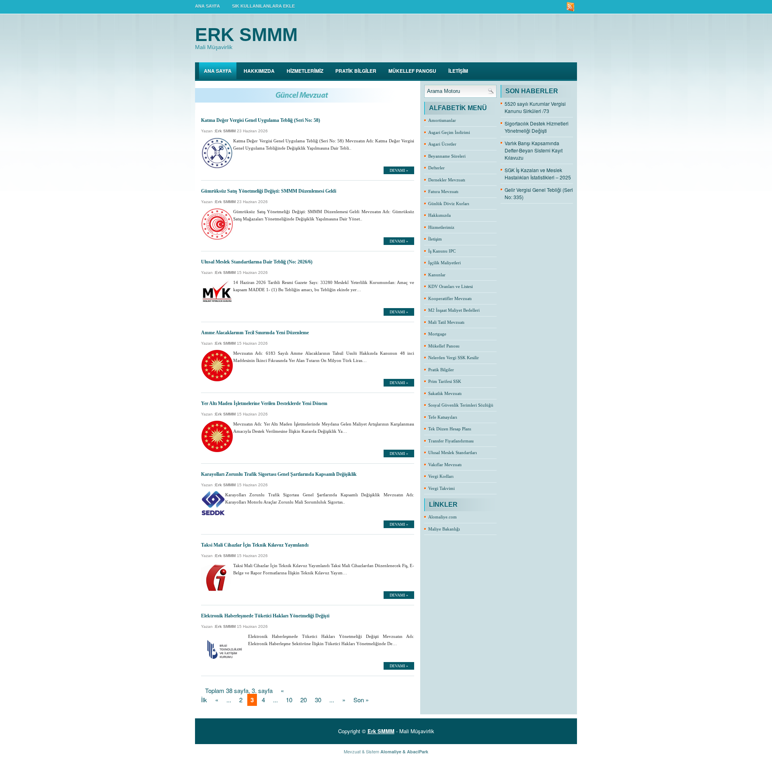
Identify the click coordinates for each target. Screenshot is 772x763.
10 (289, 699)
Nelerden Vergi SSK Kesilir (453, 357)
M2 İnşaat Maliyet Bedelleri (454, 310)
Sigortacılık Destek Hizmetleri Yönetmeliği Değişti (537, 127)
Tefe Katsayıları (442, 417)
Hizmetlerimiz (441, 227)
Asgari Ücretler (442, 144)
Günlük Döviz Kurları (448, 203)
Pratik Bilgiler (441, 369)
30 (318, 699)
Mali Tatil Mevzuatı (446, 322)
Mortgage (437, 333)
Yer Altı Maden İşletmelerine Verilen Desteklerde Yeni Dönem (264, 403)
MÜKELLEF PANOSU (412, 70)
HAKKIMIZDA (259, 70)
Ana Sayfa (218, 70)
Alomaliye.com (442, 516)
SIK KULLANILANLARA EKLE (263, 6)
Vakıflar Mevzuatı (445, 464)
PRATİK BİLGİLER (355, 70)
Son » (361, 699)
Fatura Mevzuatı (443, 191)
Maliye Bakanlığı (444, 528)
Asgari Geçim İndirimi (449, 132)
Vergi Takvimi (441, 488)
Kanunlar (437, 274)
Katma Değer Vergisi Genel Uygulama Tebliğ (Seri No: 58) (260, 120)
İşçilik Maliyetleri (444, 262)
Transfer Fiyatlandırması (451, 440)
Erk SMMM (246, 34)
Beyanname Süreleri (447, 156)
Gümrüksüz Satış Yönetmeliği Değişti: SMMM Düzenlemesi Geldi (268, 191)
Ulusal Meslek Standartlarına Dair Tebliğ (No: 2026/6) (256, 262)
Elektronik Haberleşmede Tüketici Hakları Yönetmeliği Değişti (265, 616)
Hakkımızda (439, 215)
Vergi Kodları (441, 476)
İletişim (435, 239)
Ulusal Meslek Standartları (452, 452)
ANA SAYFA (207, 6)
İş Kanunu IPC (442, 251)
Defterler (436, 167)
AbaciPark (417, 752)
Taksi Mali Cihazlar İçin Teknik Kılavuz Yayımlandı (254, 545)
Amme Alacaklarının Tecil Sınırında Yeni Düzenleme (255, 332)
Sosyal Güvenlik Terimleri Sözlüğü (460, 405)
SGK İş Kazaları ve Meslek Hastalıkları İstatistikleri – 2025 (538, 174)
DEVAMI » (399, 170)
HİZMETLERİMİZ (305, 70)
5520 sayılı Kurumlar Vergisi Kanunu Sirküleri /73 (535, 107)
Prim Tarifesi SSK (444, 381)
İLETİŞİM (458, 70)
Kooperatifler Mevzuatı (450, 298)
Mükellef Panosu (444, 345)
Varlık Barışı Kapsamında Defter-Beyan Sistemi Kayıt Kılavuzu (534, 150)
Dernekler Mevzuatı (446, 179)
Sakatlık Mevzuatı (445, 393)
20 (303, 699)
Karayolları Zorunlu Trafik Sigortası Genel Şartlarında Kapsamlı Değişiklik (279, 474)
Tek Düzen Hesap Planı (449, 428)
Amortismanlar (442, 120)
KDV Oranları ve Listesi (450, 286)
